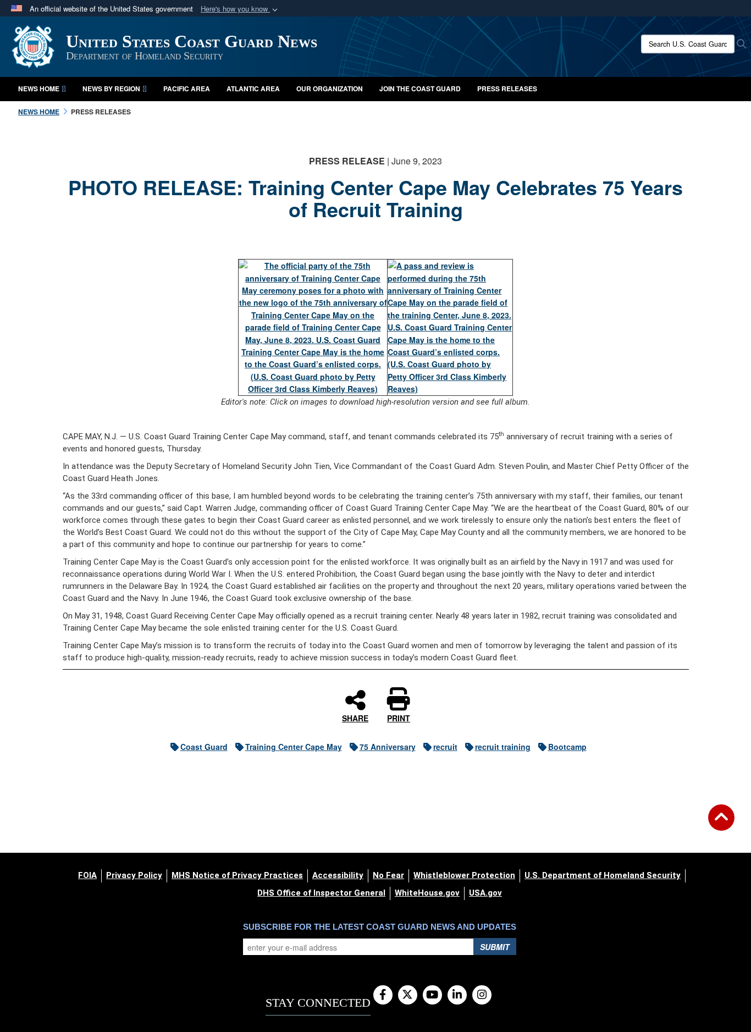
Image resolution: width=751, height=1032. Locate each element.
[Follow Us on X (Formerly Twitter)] (407, 995)
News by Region (111, 88)
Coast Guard (204, 746)
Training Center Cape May (293, 746)
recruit (445, 746)
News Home (38, 88)
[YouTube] (432, 995)
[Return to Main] (721, 824)
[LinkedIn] (457, 995)
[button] (240, 9)
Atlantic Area (253, 88)
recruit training (503, 746)
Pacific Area (186, 88)
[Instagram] (482, 995)
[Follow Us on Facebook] (383, 995)
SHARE (355, 717)
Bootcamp (567, 746)
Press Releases (507, 88)
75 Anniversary (388, 746)
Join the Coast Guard (420, 88)
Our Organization (329, 88)
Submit (495, 946)
